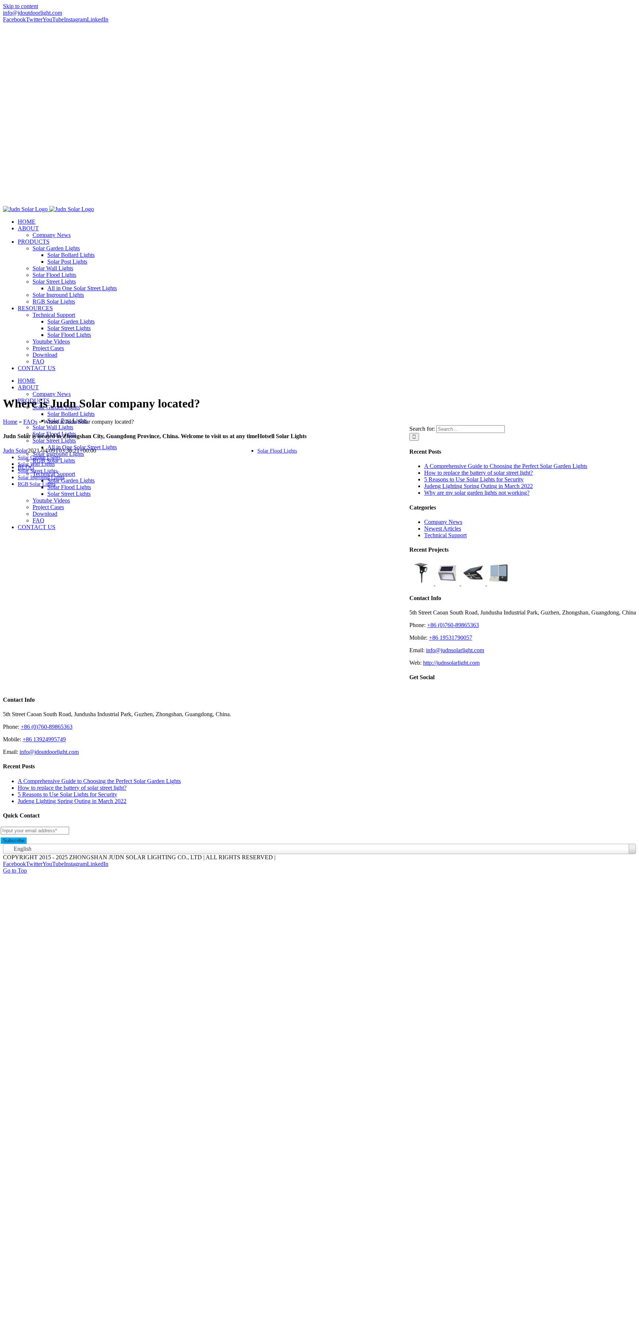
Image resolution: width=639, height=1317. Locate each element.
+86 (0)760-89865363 (453, 625)
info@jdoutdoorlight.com (32, 13)
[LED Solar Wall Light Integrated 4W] (499, 583)
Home (10, 422)
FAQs (30, 422)
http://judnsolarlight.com (451, 663)
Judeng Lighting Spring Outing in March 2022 (478, 486)
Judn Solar (15, 450)
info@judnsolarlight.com (455, 650)
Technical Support (445, 535)
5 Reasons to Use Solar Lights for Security (474, 479)
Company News (443, 522)
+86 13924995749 (44, 739)
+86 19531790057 (450, 637)
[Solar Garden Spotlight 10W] (422, 583)
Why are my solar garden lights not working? (477, 493)
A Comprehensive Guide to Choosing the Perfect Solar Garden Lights (505, 466)
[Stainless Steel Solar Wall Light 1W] (448, 583)
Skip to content (20, 6)
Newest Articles (442, 528)
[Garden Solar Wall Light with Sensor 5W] (474, 583)
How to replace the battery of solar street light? (478, 473)
